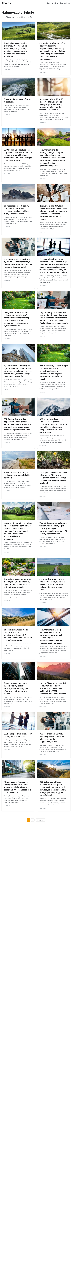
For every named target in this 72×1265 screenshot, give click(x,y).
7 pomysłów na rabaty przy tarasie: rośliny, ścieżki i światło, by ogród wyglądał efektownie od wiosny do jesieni (16, 688)
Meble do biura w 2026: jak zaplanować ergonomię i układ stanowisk (17, 475)
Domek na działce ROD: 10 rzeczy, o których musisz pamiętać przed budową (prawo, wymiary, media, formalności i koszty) (51, 104)
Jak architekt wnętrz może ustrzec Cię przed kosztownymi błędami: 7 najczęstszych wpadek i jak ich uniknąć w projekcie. (18, 635)
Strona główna (65, 3)
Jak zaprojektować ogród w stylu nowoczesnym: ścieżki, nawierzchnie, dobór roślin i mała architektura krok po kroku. (52, 584)
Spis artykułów (52, 3)
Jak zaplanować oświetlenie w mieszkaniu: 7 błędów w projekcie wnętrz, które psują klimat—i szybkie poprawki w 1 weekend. (53, 477)
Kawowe (6, 3)
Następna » (40, 820)
